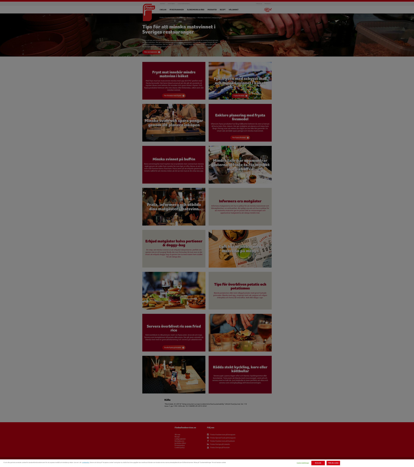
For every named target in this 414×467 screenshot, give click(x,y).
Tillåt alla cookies (333, 463)
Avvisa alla (318, 463)
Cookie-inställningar (303, 463)
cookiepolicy (85, 462)
